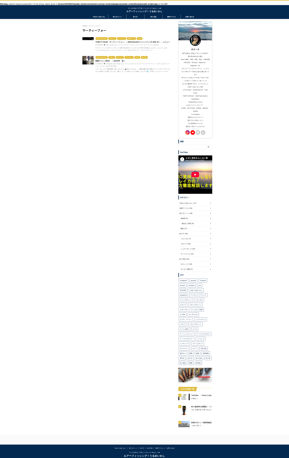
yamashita (183, 295)
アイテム (121, 45)
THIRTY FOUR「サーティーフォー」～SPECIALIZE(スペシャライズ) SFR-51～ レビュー (132, 42)
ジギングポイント (195, 324)
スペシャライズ (140, 45)
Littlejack (109, 64)
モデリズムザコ (162, 64)
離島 (191, 363)
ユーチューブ (184, 343)
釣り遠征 (183, 363)
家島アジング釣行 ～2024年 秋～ (111, 61)
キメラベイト (141, 64)
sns (199, 285)
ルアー (103, 66)
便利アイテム (171, 17)
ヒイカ (194, 329)
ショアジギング (200, 319)
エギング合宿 (198, 309)
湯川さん (183, 353)
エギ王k (182, 314)
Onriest (182, 285)
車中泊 (182, 358)
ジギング (183, 324)
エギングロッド (185, 309)
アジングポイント (186, 300)
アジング (127, 64)
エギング (133, 64)
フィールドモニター (186, 339)
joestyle (193, 280)
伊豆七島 (203, 348)
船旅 (197, 353)
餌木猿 (198, 363)
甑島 (191, 353)
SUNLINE (183, 290)
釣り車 (208, 358)
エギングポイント (195, 305)
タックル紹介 (184, 329)
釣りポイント (117, 17)
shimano (192, 285)
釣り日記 (153, 17)
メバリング (200, 339)
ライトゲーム (150, 45)
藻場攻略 (206, 353)
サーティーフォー (129, 45)
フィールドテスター (203, 334)
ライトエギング (197, 343)
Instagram (183, 280)
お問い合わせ (189, 17)
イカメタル (199, 300)
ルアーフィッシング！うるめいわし (144, 11)
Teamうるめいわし (99, 17)
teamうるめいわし (111, 45)
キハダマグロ (193, 314)
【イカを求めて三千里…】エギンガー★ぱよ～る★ (144, 452)
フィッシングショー (186, 334)
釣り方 (135, 17)
